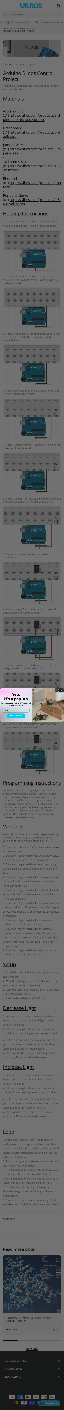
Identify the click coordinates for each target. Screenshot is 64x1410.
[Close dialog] (59, 690)
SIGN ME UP (16, 715)
